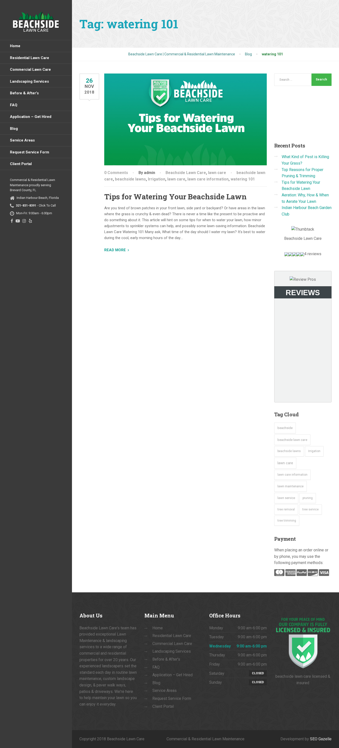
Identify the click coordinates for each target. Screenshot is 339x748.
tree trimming (286, 520)
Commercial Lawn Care (30, 69)
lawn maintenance (290, 486)
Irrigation (156, 179)
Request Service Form (29, 152)
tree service (310, 509)
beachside (285, 428)
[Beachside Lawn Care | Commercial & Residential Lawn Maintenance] (36, 20)
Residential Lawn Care (29, 58)
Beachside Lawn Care (186, 172)
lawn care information (208, 179)
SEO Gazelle (321, 739)
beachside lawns (130, 179)
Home (15, 46)
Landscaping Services (29, 81)
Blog (14, 128)
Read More (115, 250)
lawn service (286, 498)
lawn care (217, 172)
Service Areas (22, 140)
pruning (308, 498)
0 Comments (116, 172)
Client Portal (21, 164)
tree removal (286, 509)
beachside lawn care (292, 440)
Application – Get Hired (30, 116)
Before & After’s (24, 93)
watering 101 (243, 179)
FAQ (13, 105)
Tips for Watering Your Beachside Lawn (175, 196)
